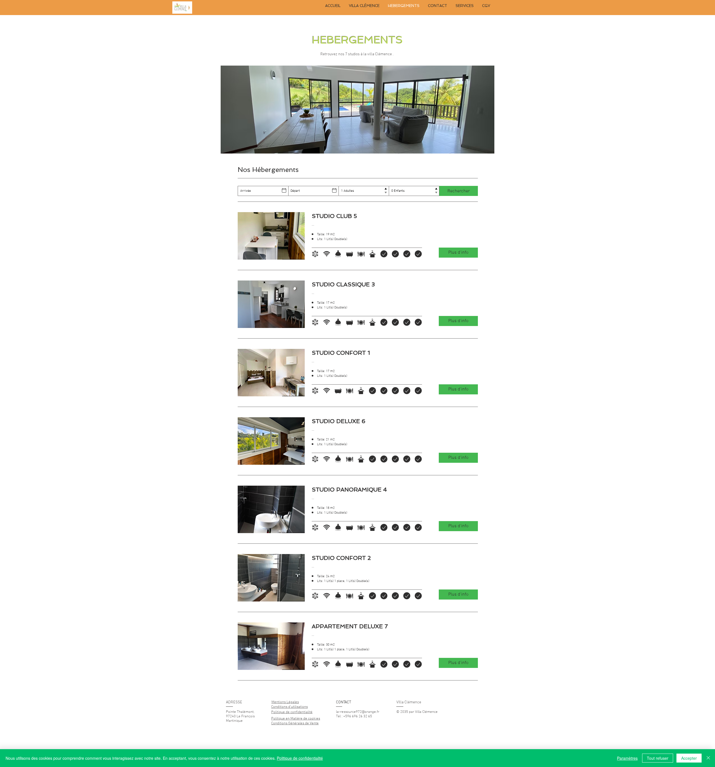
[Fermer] (708, 758)
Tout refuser (657, 758)
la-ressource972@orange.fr (357, 712)
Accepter (689, 758)
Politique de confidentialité (300, 758)
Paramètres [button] (627, 758)
